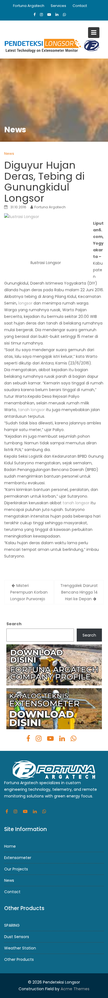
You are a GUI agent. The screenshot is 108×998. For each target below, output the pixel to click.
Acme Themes (75, 989)
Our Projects (16, 869)
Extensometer (17, 857)
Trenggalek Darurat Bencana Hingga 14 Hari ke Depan (79, 592)
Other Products (19, 959)
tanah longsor (31, 409)
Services (58, 5)
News (9, 153)
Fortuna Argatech (28, 5)
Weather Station (20, 948)
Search (14, 624)
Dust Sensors (16, 936)
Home (10, 846)
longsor (25, 303)
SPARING (12, 925)
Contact (80, 5)
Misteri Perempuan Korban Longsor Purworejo (29, 592)
